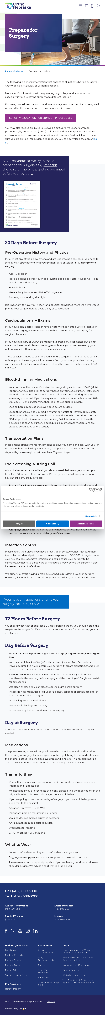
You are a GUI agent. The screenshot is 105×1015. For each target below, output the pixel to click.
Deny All (19, 524)
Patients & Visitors (14, 71)
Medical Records (14, 955)
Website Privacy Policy (74, 975)
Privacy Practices (71, 970)
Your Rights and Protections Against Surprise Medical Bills (78, 981)
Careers (42, 965)
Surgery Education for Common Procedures (40, 118)
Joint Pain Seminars (43, 971)
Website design (12, 1008)
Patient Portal (12, 965)
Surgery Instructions (39, 71)
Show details (91, 516)
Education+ (44, 977)
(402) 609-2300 (33, 604)
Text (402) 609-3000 (21, 896)
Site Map (51, 1002)
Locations (10, 950)
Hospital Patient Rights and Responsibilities (78, 959)
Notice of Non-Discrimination (78, 965)
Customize (51, 524)
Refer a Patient (13, 989)
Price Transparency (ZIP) (48, 983)
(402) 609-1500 (61, 909)
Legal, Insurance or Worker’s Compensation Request (78, 951)
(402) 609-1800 (62, 919)
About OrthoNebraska (46, 951)
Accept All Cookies (85, 524)
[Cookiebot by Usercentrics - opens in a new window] (91, 490)
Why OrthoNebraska (46, 959)
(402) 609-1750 (12, 909)
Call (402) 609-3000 (21, 891)
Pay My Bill (11, 970)
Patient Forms (12, 960)
